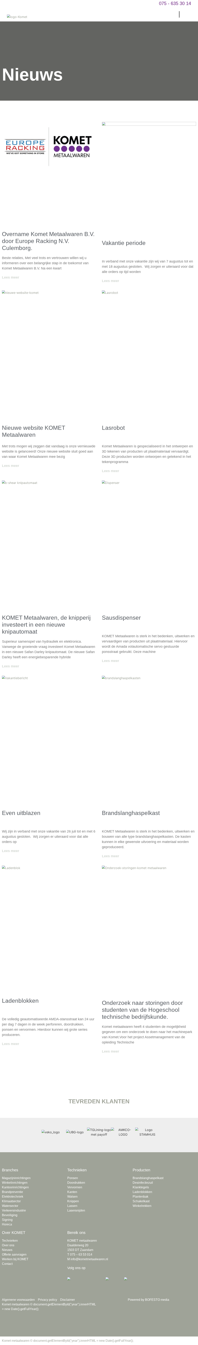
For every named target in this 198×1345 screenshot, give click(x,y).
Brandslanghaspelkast (131, 813)
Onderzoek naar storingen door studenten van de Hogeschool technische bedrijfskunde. (142, 1010)
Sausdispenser (121, 617)
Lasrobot (113, 428)
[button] (174, 14)
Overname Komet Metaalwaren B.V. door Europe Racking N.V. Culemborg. (48, 241)
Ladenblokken (20, 1000)
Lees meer (10, 277)
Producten (141, 1170)
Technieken (77, 1170)
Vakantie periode (124, 243)
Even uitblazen (21, 813)
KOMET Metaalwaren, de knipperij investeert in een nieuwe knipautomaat (46, 624)
